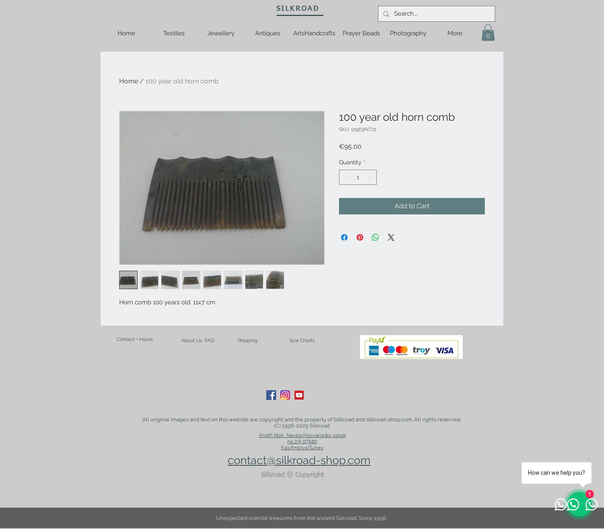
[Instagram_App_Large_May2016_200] (285, 395)
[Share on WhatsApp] (375, 237)
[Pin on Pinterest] (360, 237)
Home (128, 81)
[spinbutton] (357, 177)
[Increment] (370, 177)
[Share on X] (391, 237)
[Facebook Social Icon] (271, 395)
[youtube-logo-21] (299, 395)
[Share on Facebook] (344, 237)
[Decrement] (345, 177)
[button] (488, 32)
